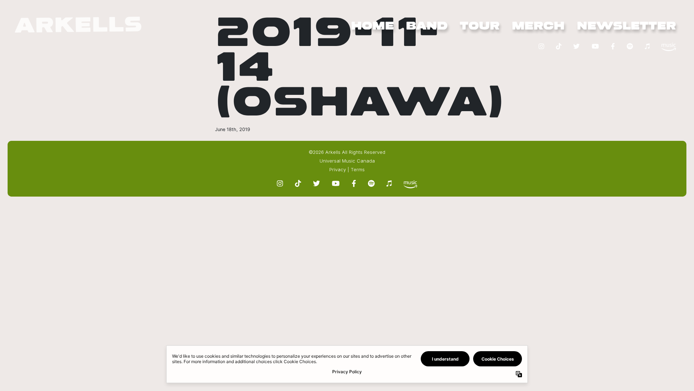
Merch (538, 26)
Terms (358, 169)
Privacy (337, 169)
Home (372, 26)
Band (426, 26)
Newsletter (626, 26)
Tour (480, 26)
